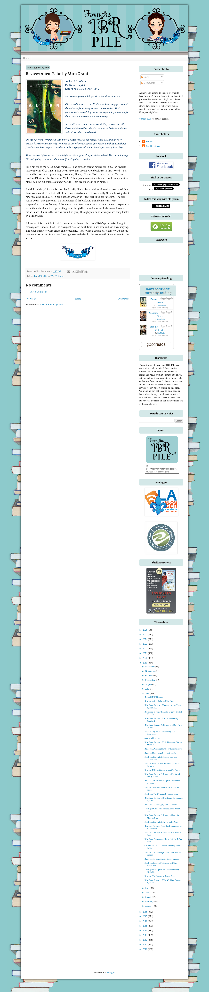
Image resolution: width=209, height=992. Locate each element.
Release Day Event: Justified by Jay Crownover (160, 732)
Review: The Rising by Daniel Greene (161, 804)
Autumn (149, 141)
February (149, 901)
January (149, 905)
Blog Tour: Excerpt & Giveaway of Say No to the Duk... (163, 726)
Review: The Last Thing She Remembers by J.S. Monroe (163, 827)
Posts (146, 76)
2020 (145, 657)
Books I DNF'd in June (154, 696)
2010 (145, 949)
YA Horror (59, 275)
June (147, 693)
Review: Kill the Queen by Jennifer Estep (162, 770)
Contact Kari (145, 118)
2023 (145, 643)
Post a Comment (38, 291)
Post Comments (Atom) (52, 304)
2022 (145, 648)
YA (51, 275)
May (147, 887)
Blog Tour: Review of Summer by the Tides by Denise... (163, 706)
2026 (145, 629)
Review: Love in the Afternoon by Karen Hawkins (161, 764)
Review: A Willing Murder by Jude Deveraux (163, 748)
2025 (145, 634)
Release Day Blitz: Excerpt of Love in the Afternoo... (162, 782)
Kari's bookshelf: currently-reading (158, 291)
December (150, 666)
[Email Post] (68, 271)
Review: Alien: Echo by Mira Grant (160, 700)
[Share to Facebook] (83, 271)
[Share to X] (80, 271)
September (150, 679)
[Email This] (73, 271)
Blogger (110, 972)
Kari (36, 275)
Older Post (123, 298)
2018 (145, 911)
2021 (145, 653)
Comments (149, 82)
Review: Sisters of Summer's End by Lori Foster (162, 788)
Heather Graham (161, 305)
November (150, 671)
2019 (145, 662)
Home (26, 58)
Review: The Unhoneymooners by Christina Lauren (163, 853)
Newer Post (32, 298)
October (149, 675)
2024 (145, 639)
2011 (145, 944)
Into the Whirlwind (157, 328)
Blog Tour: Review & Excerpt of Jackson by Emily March (163, 775)
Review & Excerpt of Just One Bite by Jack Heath (163, 833)
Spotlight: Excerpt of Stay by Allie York (161, 821)
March (148, 896)
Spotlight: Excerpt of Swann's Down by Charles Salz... (161, 758)
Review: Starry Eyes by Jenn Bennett (160, 752)
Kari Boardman (152, 145)
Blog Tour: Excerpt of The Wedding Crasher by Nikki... (163, 881)
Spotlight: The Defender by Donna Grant (161, 793)
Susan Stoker (161, 319)
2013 (145, 934)
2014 (145, 930)
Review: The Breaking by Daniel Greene (162, 858)
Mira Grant (44, 275)
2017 (145, 916)
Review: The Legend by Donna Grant (160, 876)
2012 (145, 939)
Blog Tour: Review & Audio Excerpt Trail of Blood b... (163, 713)
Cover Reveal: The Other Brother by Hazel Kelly (163, 846)
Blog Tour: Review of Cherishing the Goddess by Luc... (164, 799)
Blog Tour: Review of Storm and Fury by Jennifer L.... (161, 719)
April (148, 892)
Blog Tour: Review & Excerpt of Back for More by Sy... (162, 816)
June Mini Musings (152, 737)
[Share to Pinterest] (86, 271)
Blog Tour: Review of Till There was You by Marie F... (163, 743)
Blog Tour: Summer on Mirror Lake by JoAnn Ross (163, 840)
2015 (145, 925)
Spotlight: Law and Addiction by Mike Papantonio (161, 864)
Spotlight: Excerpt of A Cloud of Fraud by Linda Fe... (162, 870)
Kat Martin (161, 333)
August (148, 684)
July (147, 688)
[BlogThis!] (77, 271)
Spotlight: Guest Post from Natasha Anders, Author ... (163, 810)
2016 (145, 920)
